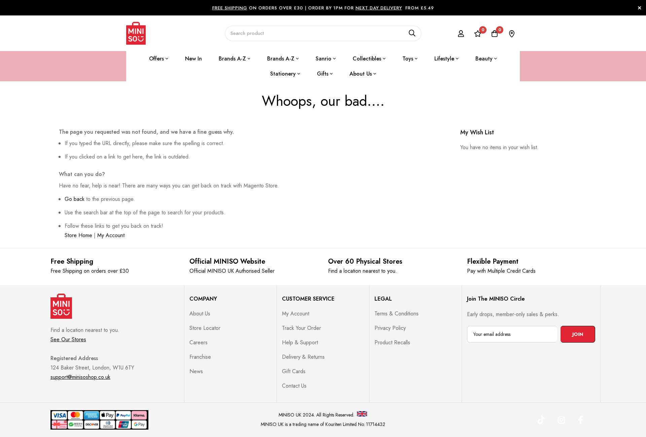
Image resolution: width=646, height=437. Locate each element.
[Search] (412, 33)
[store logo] (136, 33)
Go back (74, 199)
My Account (110, 235)
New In (193, 58)
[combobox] (323, 33)
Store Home (78, 235)
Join (577, 334)
